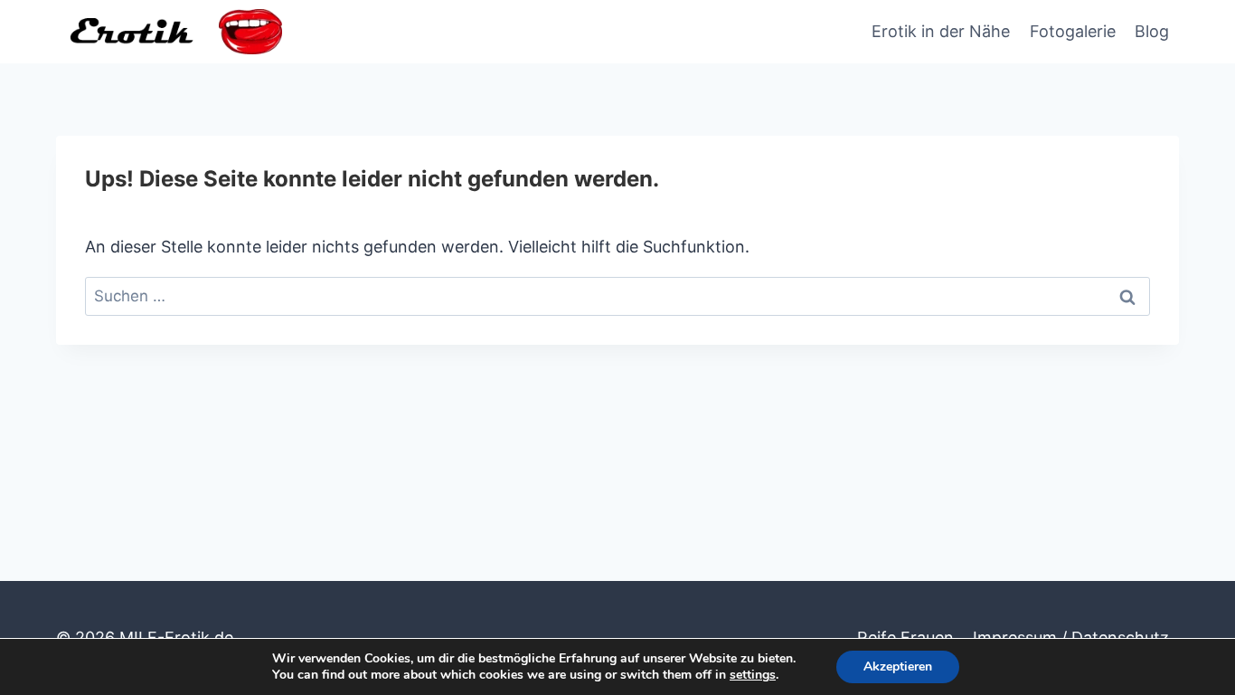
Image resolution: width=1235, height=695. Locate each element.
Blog (1152, 31)
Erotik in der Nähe (941, 31)
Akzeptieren (897, 666)
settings (753, 675)
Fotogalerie (1073, 31)
